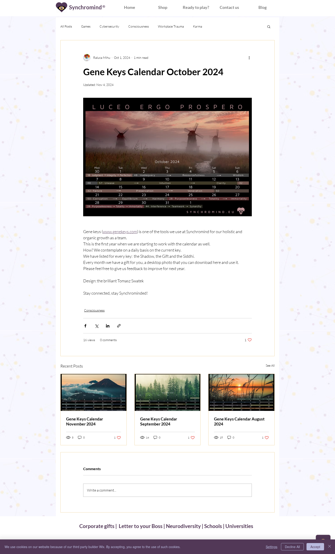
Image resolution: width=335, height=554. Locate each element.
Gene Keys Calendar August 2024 (239, 421)
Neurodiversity (183, 526)
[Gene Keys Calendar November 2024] (93, 392)
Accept (315, 546)
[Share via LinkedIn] (108, 326)
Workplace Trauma (171, 26)
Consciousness (138, 26)
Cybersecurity (109, 26)
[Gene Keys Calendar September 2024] (168, 392)
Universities (239, 526)
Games (85, 26)
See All (270, 365)
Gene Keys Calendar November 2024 (84, 421)
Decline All (292, 546)
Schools (213, 526)
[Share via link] (119, 326)
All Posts (66, 26)
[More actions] (249, 57)
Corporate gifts (97, 526)
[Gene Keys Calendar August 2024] (241, 392)
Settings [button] (271, 546)
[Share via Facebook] (85, 326)
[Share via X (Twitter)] (96, 326)
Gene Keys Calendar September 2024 (158, 421)
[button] (269, 26)
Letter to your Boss (140, 526)
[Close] (329, 546)
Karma (197, 26)
